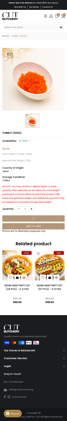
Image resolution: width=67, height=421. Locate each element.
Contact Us (47, 7)
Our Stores (34, 7)
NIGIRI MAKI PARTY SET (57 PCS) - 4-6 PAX (49, 287)
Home (5, 36)
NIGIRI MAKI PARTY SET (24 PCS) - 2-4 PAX (17, 287)
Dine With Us (20, 7)
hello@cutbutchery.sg (21, 389)
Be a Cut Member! (14, 381)
